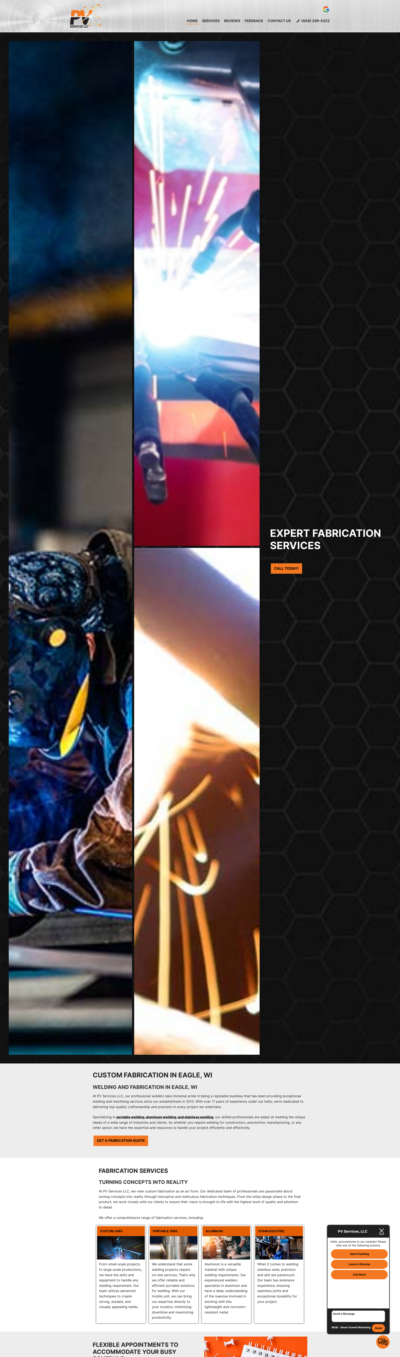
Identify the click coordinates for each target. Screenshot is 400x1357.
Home (192, 21)
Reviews (232, 21)
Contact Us (279, 21)
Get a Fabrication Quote (121, 1140)
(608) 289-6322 (315, 21)
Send (378, 1328)
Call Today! (286, 568)
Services (211, 21)
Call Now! (359, 1274)
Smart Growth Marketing (355, 1327)
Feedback (254, 21)
